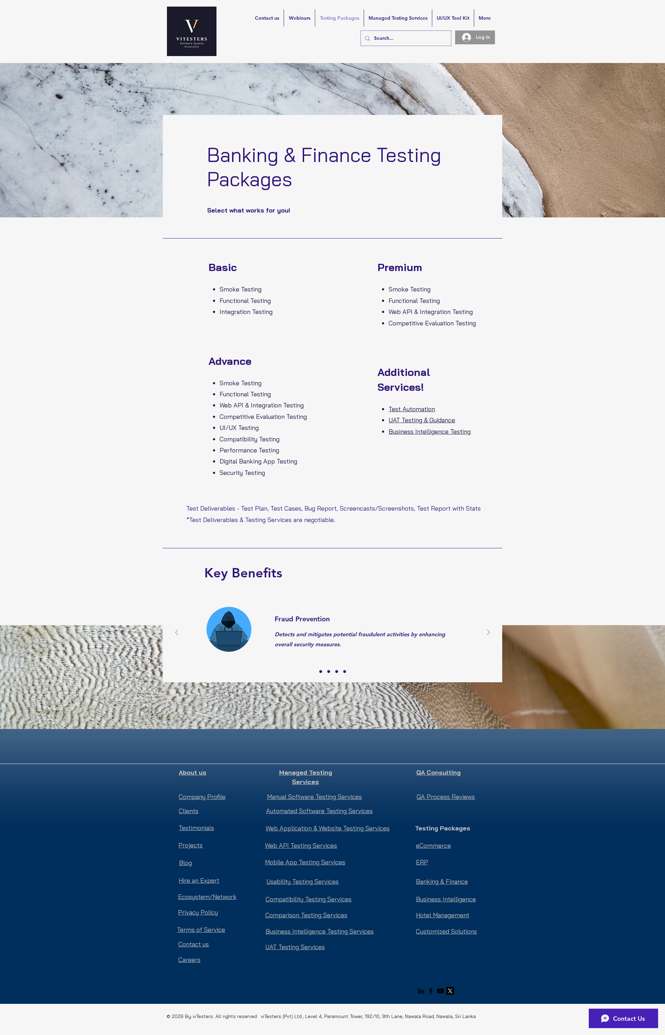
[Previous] (176, 633)
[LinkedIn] (421, 991)
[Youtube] (440, 991)
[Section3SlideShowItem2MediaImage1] (328, 671)
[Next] (488, 633)
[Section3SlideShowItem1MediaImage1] (320, 671)
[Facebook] (431, 991)
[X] (450, 991)
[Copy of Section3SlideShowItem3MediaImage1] (344, 671)
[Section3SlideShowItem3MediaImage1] (336, 671)
